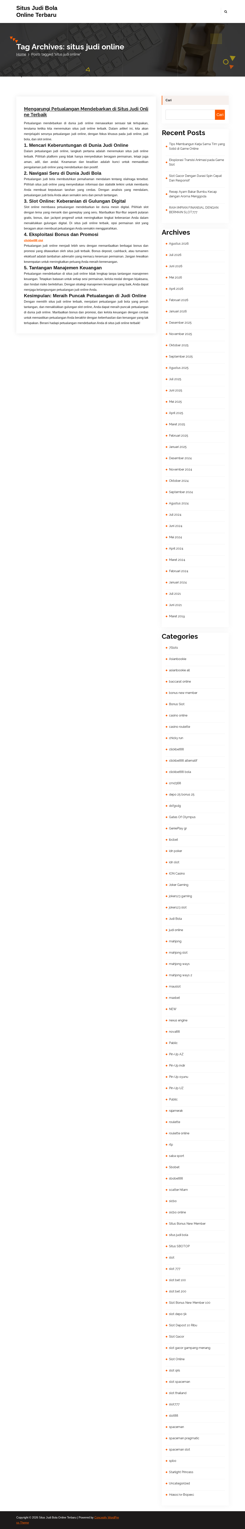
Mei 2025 (175, 401)
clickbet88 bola (180, 772)
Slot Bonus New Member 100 (189, 1302)
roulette (174, 1122)
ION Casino (177, 873)
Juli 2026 (175, 255)
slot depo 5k (178, 1314)
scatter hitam (178, 1190)
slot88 (173, 1415)
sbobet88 (176, 1178)
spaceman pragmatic (184, 1438)
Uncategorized (88, 72)
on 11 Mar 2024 (42, 72)
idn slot (174, 862)
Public (173, 1099)
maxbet (174, 998)
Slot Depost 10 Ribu (183, 1325)
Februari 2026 (178, 300)
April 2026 (176, 289)
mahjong (175, 941)
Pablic (173, 1043)
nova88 (174, 1031)
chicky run (176, 738)
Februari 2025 (178, 435)
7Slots (173, 647)
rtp (171, 1144)
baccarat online (180, 681)
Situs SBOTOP (179, 1246)
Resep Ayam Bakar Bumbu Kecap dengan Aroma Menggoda (193, 194)
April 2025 (176, 413)
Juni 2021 (175, 605)
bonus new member (183, 693)
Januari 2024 (178, 582)
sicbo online (177, 1212)
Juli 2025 (175, 379)
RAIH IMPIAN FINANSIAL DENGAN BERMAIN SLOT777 (193, 210)
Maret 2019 (177, 616)
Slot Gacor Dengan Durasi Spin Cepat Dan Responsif (195, 178)
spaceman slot (179, 1449)
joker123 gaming (180, 896)
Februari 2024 (178, 571)
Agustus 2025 (179, 368)
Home (21, 54)
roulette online (179, 1133)
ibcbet (173, 839)
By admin (65, 72)
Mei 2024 (175, 537)
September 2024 (181, 492)
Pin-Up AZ (176, 1054)
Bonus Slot (177, 704)
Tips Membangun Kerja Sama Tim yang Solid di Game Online (197, 146)
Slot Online (177, 1359)
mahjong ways (179, 964)
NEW (172, 1009)
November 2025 (180, 334)
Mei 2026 (175, 277)
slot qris (174, 1370)
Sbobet (174, 1167)
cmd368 (175, 783)
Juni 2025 (175, 390)
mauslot (175, 986)
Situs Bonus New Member (187, 1223)
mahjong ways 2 (180, 975)
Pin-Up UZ (176, 1088)
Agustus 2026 (179, 243)
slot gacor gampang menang (189, 1348)
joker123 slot (178, 907)
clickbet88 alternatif (183, 760)
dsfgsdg (175, 806)
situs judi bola (178, 1235)
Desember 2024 (180, 458)
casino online (178, 715)
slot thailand (177, 1393)
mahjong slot (178, 952)
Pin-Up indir (177, 1065)
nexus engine (178, 1020)
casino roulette (179, 727)
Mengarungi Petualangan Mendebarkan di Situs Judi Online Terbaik (86, 111)
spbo (172, 1461)
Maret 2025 (177, 424)
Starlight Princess (181, 1472)
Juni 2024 (175, 526)
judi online (176, 930)
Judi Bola (175, 919)
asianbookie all (179, 670)
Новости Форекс (181, 1494)
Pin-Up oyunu (178, 1077)
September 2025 (181, 356)
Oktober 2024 (179, 481)
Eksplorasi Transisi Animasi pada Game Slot (196, 162)
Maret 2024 (177, 560)
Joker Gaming (178, 885)
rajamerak (176, 1110)
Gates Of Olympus (182, 817)
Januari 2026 (178, 311)
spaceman (176, 1427)
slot (171, 1257)
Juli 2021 (175, 593)
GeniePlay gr (178, 828)
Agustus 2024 (179, 503)
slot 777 (174, 1269)
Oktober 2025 (179, 345)
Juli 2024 (175, 514)
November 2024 (180, 469)
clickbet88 (176, 749)
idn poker (175, 851)
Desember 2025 (180, 322)
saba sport (176, 1156)
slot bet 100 (177, 1280)
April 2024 (176, 548)
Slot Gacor (176, 1336)
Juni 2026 (175, 266)
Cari (169, 100)
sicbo (173, 1201)
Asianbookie (177, 659)
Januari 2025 (178, 447)
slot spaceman (179, 1382)
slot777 (174, 1404)
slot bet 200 (177, 1291)
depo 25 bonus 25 (181, 794)
